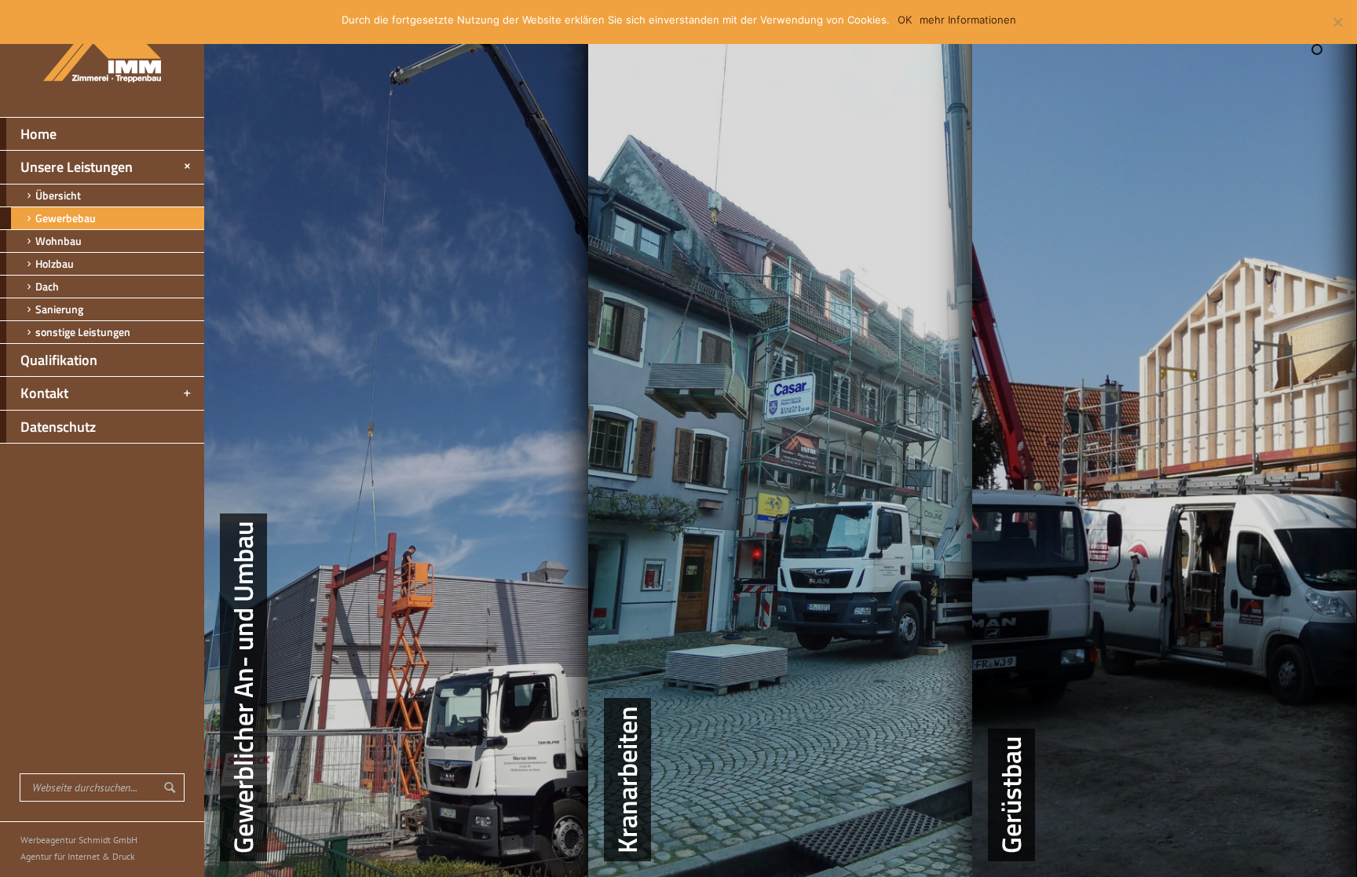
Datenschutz (58, 426)
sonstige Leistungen (82, 331)
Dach (47, 286)
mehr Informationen (968, 19)
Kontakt (44, 393)
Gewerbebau (65, 218)
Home (38, 133)
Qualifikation (58, 360)
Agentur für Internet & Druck (77, 856)
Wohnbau (58, 240)
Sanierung (59, 309)
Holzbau (54, 263)
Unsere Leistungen (76, 166)
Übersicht (58, 195)
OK (905, 19)
